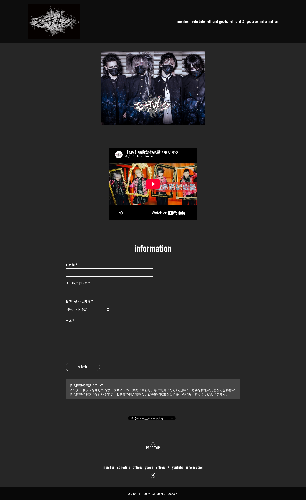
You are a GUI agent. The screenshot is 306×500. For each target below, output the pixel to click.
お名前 (72, 264)
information (269, 21)
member (183, 21)
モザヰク (144, 493)
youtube (252, 21)
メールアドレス (78, 283)
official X (237, 21)
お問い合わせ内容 (79, 301)
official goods (217, 21)
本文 (70, 320)
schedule (198, 21)
